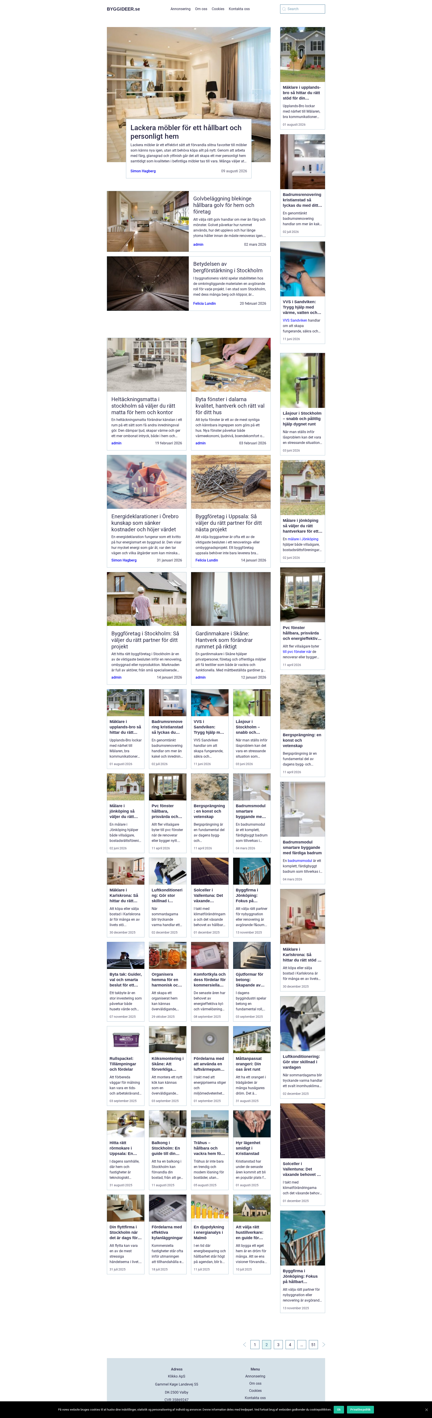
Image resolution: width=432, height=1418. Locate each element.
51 (313, 1344)
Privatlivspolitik (360, 1409)
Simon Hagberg (143, 171)
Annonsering (181, 9)
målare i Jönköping (303, 539)
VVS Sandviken (295, 320)
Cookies (218, 9)
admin (198, 244)
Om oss (201, 9)
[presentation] (116, 94)
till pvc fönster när (297, 652)
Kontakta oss (239, 9)
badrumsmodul (300, 861)
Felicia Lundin (204, 303)
